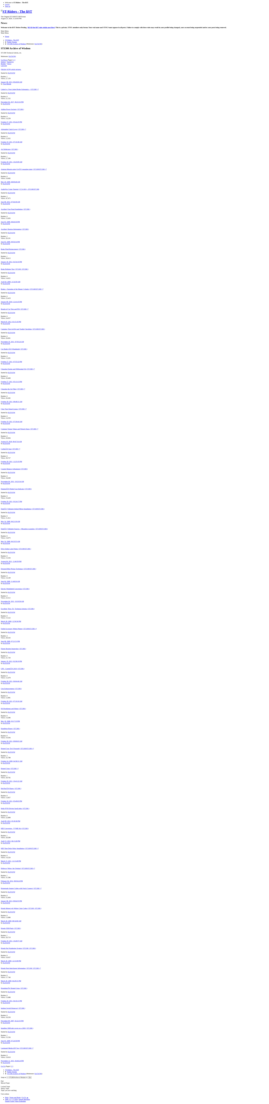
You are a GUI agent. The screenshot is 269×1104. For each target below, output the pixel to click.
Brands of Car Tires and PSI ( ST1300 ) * (14, 309)
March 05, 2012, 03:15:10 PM (11, 322)
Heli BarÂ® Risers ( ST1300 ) (11, 788)
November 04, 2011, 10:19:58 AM (12, 601)
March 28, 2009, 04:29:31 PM (11, 981)
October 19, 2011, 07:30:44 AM (11, 422)
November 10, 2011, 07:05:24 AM (12, 342)
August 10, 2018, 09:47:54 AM (11, 442)
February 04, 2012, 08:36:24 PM (12, 881)
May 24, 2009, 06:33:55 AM (10, 541)
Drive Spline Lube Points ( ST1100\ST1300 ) (16, 549)
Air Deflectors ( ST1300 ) (9, 149)
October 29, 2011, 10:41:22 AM (11, 781)
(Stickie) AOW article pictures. (11, 69)
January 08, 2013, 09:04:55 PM (11, 901)
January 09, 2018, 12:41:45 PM (11, 302)
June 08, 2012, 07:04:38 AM (10, 202)
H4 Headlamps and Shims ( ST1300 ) (13, 709)
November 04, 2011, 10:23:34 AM (12, 481)
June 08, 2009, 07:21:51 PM (10, 641)
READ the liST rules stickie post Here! (41, 27)
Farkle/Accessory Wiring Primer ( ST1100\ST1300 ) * (19, 629)
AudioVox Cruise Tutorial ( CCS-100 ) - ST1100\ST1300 (20, 189)
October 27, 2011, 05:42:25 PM (11, 122)
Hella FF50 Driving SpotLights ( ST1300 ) (15, 808)
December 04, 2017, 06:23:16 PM (12, 102)
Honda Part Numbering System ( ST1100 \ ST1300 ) (18, 948)
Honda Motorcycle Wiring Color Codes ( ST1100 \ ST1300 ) (21, 908)
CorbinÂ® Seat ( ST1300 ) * (10, 449)
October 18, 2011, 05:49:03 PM (11, 801)
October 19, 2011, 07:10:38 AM (11, 142)
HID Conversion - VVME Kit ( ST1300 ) (15, 828)
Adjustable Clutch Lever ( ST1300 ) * (13, 129)
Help (6, 1097)
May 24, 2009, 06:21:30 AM (10, 521)
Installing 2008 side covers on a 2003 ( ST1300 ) (17, 1028)
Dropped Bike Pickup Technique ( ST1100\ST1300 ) (18, 569)
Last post (4, 66)
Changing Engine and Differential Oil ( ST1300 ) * (18, 369)
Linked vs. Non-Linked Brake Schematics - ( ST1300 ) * (20, 89)
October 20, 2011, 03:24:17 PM (11, 501)
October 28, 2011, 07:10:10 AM (11, 701)
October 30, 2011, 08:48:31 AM (11, 402)
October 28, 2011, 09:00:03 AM (11, 741)
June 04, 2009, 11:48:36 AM (10, 581)
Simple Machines (24, 1099)
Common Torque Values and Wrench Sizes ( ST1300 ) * (19, 429)
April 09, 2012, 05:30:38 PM (10, 821)
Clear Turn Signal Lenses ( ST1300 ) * (14, 409)
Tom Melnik (7, 84)
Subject (3, 62)
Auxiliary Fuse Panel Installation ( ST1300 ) (15, 209)
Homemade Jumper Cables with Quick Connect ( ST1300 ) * (21, 888)
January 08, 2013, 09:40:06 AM (11, 82)
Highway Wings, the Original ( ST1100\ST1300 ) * (18, 868)
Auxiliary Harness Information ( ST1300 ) (15, 229)
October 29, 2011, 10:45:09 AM (11, 162)
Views (9, 64)
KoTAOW (38, 44)
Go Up (3, 1066)
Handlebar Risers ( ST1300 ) (10, 729)
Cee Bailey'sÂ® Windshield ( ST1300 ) (14, 349)
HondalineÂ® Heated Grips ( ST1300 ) (14, 988)
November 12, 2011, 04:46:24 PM (12, 1061)
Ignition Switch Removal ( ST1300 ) (13, 1008)
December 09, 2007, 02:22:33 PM (12, 1021)
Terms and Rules (15, 1097)
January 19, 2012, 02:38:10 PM (11, 661)
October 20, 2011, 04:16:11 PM (11, 1001)
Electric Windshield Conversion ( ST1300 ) (15, 589)
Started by (10, 62)
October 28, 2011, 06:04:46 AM (11, 681)
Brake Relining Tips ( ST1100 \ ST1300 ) (14, 269)
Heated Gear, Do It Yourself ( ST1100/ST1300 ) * (17, 748)
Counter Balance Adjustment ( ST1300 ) (14, 469)
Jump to (3, 1077)
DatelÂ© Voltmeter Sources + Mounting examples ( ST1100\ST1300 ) (24, 529)
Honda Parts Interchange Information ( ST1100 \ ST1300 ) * (21, 968)
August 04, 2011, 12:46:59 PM (11, 561)
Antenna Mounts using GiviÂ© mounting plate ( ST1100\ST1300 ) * (24, 169)
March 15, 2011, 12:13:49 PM (11, 861)
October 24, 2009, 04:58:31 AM (11, 761)
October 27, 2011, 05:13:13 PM (11, 382)
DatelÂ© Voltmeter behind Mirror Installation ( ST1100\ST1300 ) (22, 509)
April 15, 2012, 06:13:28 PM (10, 841)
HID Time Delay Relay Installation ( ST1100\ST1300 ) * (20, 848)
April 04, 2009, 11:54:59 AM (10, 282)
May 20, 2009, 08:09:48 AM (10, 182)
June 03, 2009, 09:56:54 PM (10, 242)
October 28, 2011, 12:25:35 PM (11, 461)
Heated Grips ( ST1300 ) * (10, 768)
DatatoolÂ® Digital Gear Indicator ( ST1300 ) (16, 489)
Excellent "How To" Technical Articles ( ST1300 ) (17, 609)
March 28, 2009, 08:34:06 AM (11, 921)
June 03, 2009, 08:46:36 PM (10, 222)
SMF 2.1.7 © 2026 (11, 1099)
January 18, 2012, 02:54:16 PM (11, 262)
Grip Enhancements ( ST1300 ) (11, 689)
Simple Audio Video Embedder (15, 1101)
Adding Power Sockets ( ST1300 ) (12, 109)
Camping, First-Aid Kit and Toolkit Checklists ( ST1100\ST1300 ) (23, 329)
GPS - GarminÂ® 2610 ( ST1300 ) (12, 669)
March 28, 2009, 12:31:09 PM (11, 961)
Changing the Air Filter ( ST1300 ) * (13, 389)
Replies (3, 64)
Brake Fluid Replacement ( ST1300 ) (13, 249)
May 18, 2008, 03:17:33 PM (10, 721)
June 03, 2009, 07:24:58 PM (10, 1041)
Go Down (4, 60)
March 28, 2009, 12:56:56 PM (11, 621)
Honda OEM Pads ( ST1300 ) (11, 928)
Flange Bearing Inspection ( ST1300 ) (13, 649)
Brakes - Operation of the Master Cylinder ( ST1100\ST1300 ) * (22, 289)
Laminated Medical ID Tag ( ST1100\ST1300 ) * (17, 1048)
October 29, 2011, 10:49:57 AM (11, 941)
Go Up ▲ (25, 1097)
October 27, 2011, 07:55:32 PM (11, 362)
